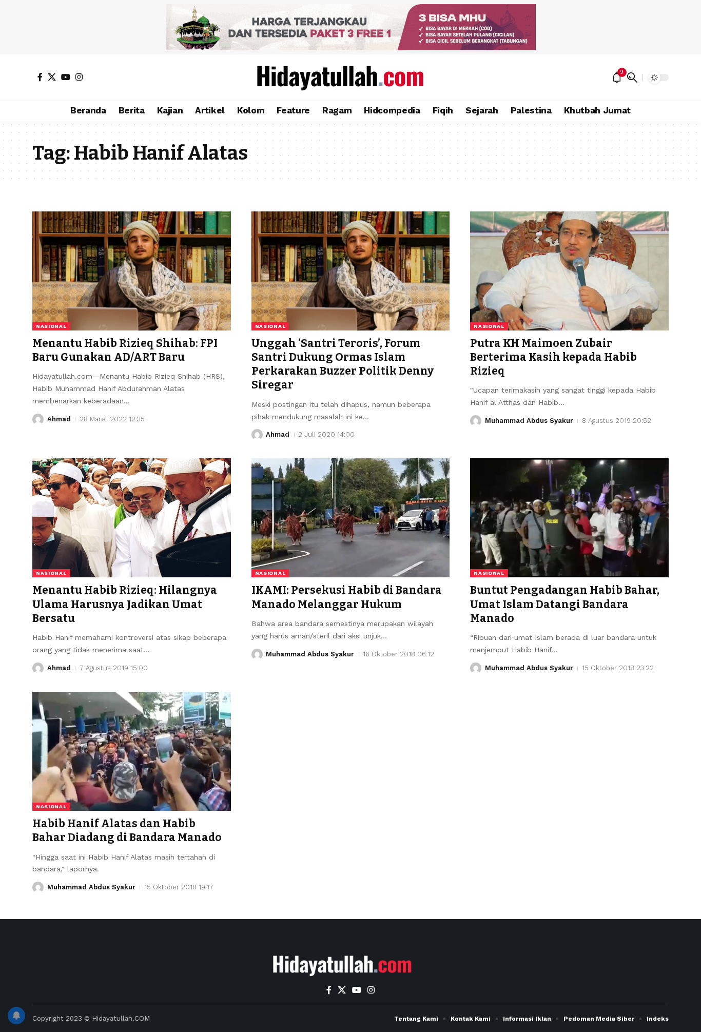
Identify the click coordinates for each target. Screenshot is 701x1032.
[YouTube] (66, 77)
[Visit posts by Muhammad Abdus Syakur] (475, 420)
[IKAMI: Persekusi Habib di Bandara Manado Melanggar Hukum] (350, 517)
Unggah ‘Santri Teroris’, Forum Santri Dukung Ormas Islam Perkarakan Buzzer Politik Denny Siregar (342, 364)
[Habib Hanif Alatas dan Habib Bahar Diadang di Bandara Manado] (131, 751)
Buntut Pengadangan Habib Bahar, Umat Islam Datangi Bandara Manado (564, 604)
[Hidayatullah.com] (350, 77)
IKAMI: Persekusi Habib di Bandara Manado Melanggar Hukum (346, 597)
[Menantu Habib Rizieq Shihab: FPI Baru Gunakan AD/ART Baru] (131, 270)
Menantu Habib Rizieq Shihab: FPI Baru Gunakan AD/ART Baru (125, 350)
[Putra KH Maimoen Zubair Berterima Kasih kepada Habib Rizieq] (569, 270)
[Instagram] (79, 77)
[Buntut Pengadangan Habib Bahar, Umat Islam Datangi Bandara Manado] (569, 517)
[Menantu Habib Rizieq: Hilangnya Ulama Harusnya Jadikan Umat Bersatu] (131, 517)
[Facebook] (40, 77)
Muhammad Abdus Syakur (529, 420)
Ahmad (59, 419)
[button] (632, 77)
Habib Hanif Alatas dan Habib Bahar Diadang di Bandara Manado (127, 830)
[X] (52, 77)
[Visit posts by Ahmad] (38, 419)
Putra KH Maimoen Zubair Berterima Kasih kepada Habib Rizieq (553, 357)
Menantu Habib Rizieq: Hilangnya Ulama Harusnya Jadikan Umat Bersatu (124, 604)
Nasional (51, 326)
